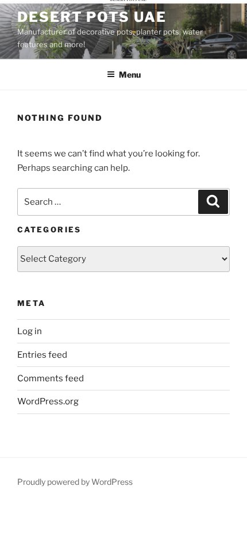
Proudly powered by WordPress (75, 482)
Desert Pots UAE (92, 17)
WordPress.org (48, 401)
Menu (130, 74)
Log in (29, 331)
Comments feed (50, 378)
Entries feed (42, 355)
